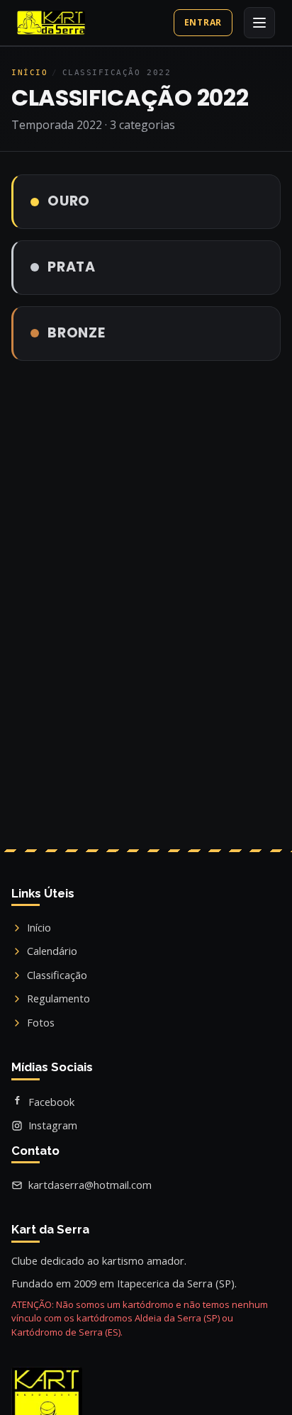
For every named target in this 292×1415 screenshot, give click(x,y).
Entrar (203, 22)
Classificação (57, 975)
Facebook (51, 1102)
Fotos (41, 1022)
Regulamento (58, 998)
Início (29, 72)
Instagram (52, 1125)
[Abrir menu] (259, 22)
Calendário (52, 951)
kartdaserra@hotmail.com (90, 1185)
